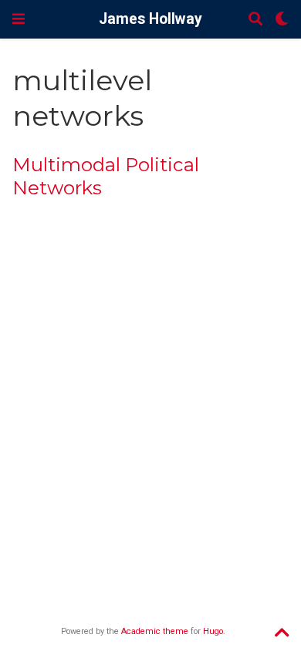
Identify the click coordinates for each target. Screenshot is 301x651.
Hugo (213, 631)
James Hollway (150, 19)
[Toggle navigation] (18, 18)
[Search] (255, 20)
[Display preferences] (282, 20)
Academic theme (154, 631)
